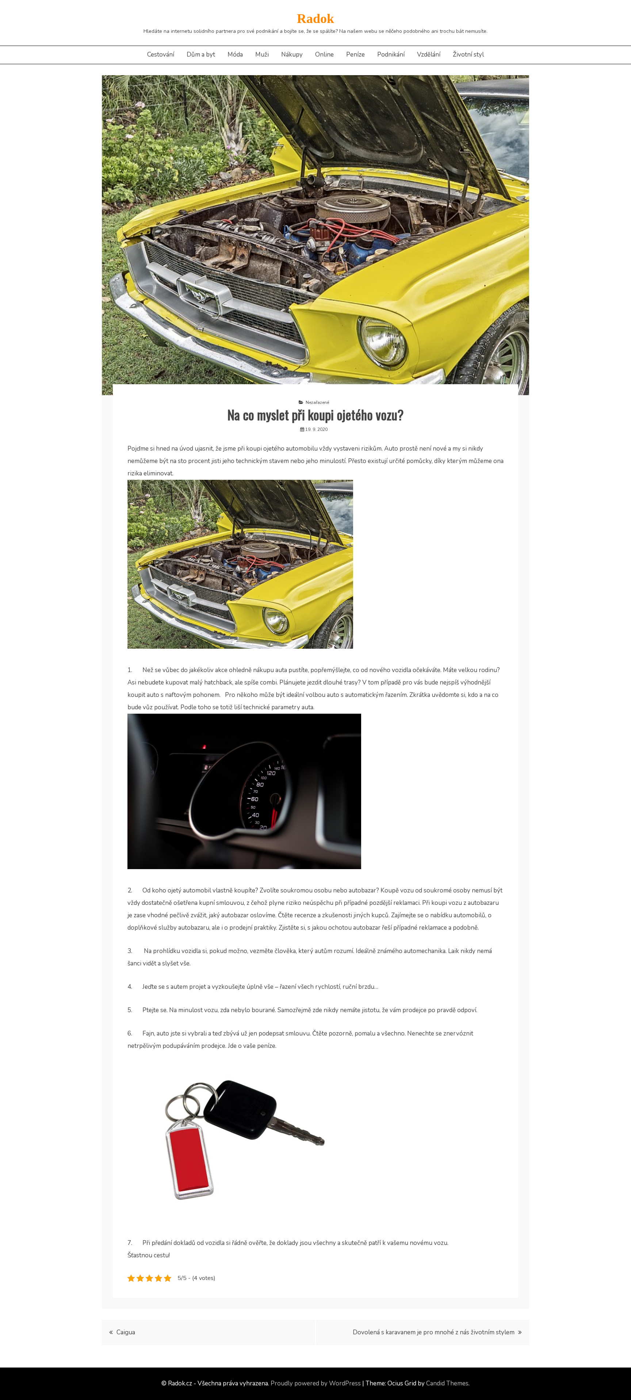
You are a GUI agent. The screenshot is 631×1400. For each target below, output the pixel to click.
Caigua (125, 1332)
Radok (315, 18)
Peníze (355, 54)
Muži (262, 54)
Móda (235, 54)
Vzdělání (428, 54)
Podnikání (391, 54)
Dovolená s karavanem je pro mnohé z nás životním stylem (434, 1332)
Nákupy (292, 54)
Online (324, 54)
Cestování (160, 54)
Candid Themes (447, 1383)
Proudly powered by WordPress (316, 1383)
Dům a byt (201, 54)
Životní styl (468, 54)
